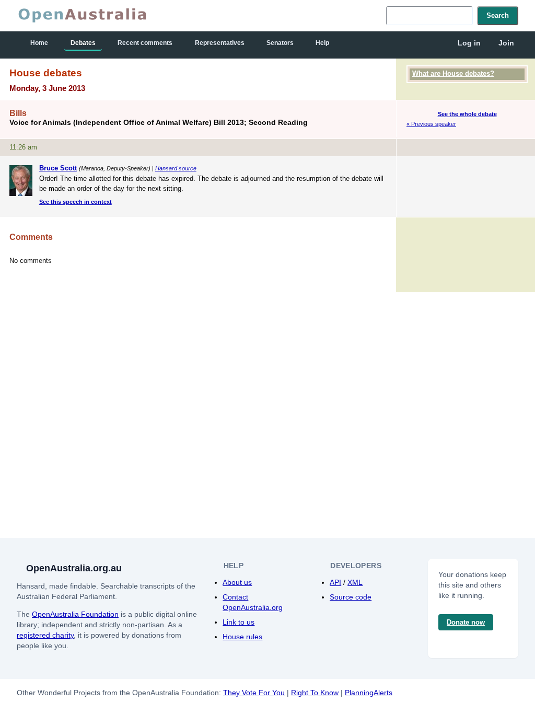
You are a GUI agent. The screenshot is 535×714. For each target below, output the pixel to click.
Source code (350, 597)
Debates (83, 43)
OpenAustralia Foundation (75, 614)
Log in (469, 43)
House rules (242, 636)
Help (322, 43)
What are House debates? (453, 73)
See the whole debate (467, 114)
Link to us (238, 622)
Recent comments (145, 43)
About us (237, 582)
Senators (280, 43)
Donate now (466, 622)
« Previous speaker (431, 124)
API (335, 582)
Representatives (220, 43)
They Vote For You (254, 692)
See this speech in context (75, 202)
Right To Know (315, 692)
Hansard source (175, 168)
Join (506, 43)
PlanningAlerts (368, 692)
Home (39, 43)
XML (355, 582)
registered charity (45, 635)
